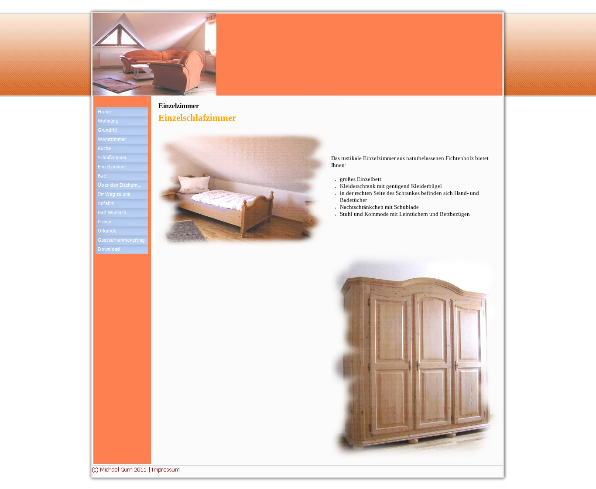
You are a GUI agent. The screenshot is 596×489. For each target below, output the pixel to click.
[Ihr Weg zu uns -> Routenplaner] (122, 194)
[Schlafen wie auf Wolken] (122, 157)
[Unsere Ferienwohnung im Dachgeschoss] (122, 121)
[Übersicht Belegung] (122, 231)
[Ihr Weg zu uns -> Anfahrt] (122, 203)
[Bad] (122, 176)
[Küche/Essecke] (122, 148)
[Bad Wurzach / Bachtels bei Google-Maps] (122, 212)
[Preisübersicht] (122, 221)
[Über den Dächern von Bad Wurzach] (122, 185)
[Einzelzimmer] (122, 166)
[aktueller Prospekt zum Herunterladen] (122, 258)
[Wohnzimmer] (122, 139)
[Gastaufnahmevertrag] (122, 249)
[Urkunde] (122, 240)
